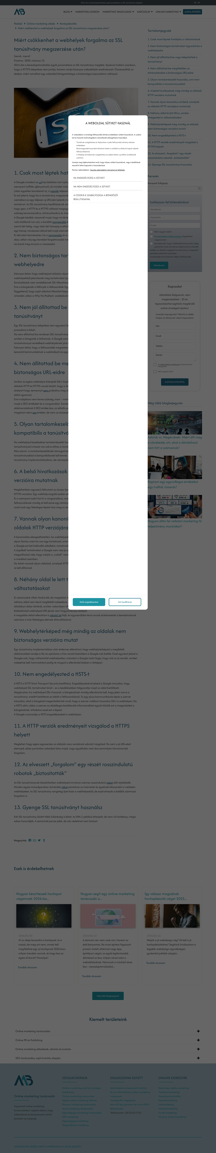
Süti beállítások (125, 601)
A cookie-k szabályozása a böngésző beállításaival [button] (95, 197)
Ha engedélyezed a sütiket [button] (89, 178)
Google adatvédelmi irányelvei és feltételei (107, 170)
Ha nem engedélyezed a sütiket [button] (91, 186)
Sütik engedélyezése (89, 601)
